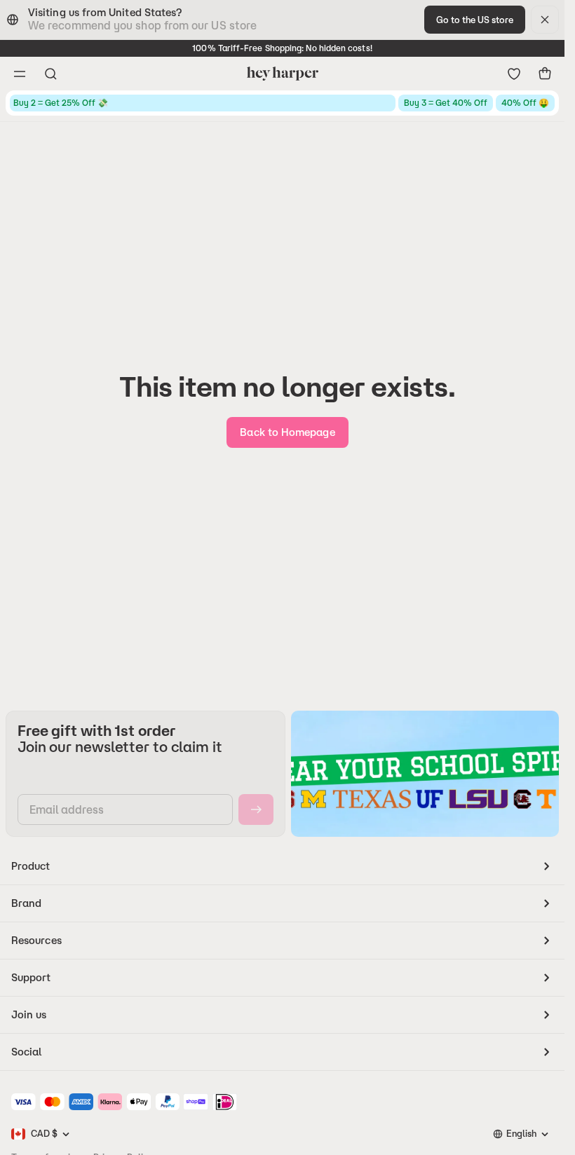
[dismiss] (545, 20)
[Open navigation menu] (19, 73)
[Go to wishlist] (514, 73)
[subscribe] (255, 809)
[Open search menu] (50, 73)
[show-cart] (544, 73)
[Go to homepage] (282, 73)
